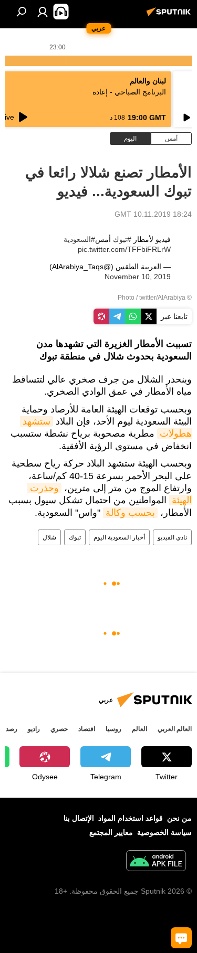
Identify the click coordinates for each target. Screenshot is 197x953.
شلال (49, 537)
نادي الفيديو (172, 537)
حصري (59, 729)
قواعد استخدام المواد (130, 818)
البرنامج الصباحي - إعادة (129, 92)
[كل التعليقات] (181, 937)
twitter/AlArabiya (162, 297)
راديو (34, 729)
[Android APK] (156, 862)
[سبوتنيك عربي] (170, 16)
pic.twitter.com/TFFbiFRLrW (124, 249)
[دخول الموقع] (42, 11)
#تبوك (122, 239)
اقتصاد (86, 729)
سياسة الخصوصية (164, 832)
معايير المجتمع (111, 832)
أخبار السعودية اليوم (119, 537)
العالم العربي (175, 729)
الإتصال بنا (79, 818)
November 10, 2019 (138, 276)
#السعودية (79, 239)
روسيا (113, 729)
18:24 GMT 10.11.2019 (153, 214)
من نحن (179, 818)
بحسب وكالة (130, 512)
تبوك (75, 537)
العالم (139, 729)
